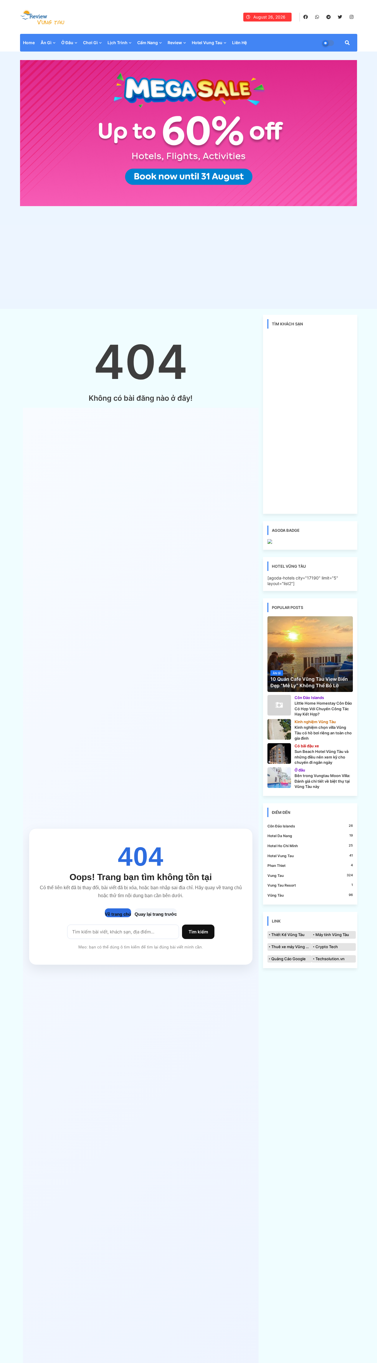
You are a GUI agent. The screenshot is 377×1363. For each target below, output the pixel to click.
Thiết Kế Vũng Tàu (288, 934)
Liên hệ (239, 42)
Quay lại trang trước (156, 914)
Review (175, 42)
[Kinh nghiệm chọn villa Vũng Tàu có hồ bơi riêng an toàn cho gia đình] (279, 729)
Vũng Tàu (310, 895)
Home (29, 42)
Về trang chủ (118, 914)
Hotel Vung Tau (310, 855)
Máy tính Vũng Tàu (332, 934)
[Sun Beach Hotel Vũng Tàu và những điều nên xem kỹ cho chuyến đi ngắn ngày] (279, 753)
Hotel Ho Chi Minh (310, 845)
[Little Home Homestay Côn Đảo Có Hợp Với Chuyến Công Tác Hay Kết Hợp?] (279, 705)
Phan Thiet (310, 865)
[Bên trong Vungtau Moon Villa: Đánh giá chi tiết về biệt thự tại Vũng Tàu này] (279, 777)
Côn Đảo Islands (310, 826)
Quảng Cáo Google (288, 958)
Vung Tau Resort (310, 885)
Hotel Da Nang (310, 835)
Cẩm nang (147, 42)
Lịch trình (118, 42)
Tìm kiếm (198, 932)
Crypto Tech (326, 946)
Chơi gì (90, 42)
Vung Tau (310, 875)
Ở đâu (67, 42)
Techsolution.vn (330, 958)
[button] (347, 43)
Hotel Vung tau (207, 42)
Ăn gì (46, 42)
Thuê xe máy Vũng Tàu (291, 946)
